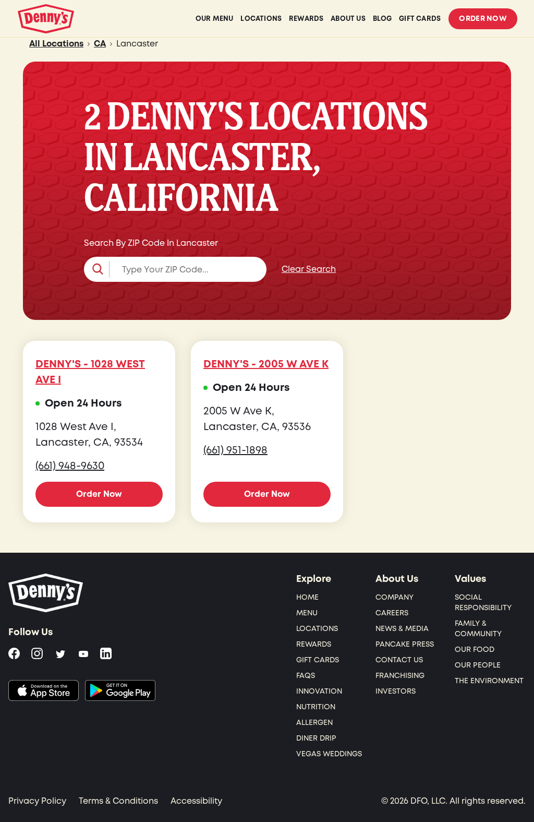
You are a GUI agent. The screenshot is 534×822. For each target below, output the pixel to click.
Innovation (319, 691)
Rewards (313, 644)
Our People (478, 665)
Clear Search (309, 269)
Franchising (399, 676)
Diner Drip (316, 738)
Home (307, 597)
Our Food (474, 649)
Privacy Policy (37, 801)
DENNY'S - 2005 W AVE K (266, 364)
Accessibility (196, 801)
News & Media (402, 629)
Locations (317, 629)
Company (394, 597)
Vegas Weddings (329, 754)
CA (100, 44)
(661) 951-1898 (235, 450)
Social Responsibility (483, 602)
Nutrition (315, 707)
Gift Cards (317, 660)
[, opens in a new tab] (43, 690)
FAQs (305, 676)
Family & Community (478, 628)
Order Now (483, 18)
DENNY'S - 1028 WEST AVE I (90, 372)
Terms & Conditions (118, 801)
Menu (307, 613)
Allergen (314, 723)
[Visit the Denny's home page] (46, 593)
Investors (395, 691)
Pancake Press (404, 644)
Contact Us (399, 660)
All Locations (56, 44)
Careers (391, 613)
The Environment (489, 681)
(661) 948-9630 (69, 466)
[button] (175, 269)
